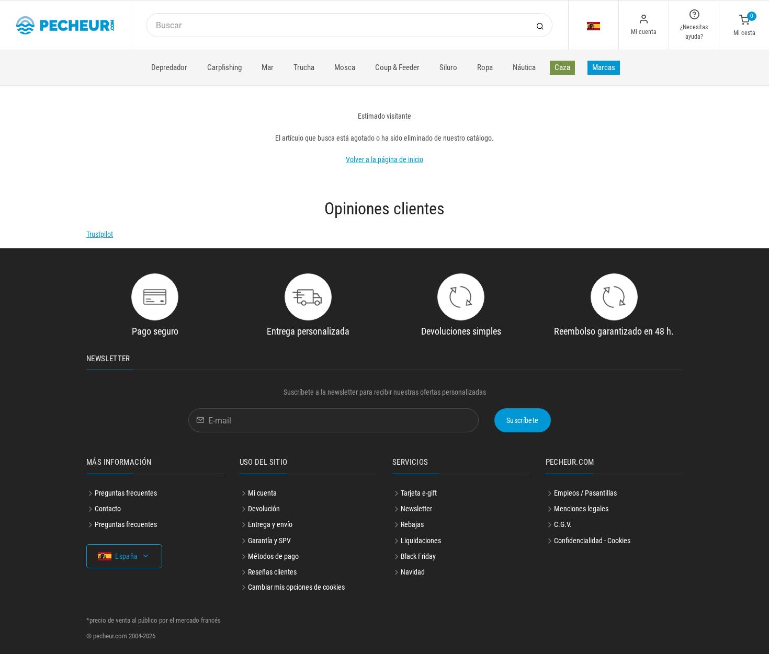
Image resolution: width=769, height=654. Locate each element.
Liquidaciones (421, 540)
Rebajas (412, 524)
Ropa (485, 67)
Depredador (169, 67)
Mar (268, 67)
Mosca (344, 67)
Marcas (603, 67)
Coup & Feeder (397, 67)
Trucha (303, 67)
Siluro (448, 67)
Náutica (524, 67)
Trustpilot (99, 234)
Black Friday (418, 556)
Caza (562, 67)
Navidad (413, 572)
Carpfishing (224, 67)
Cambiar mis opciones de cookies (296, 587)
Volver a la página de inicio (384, 159)
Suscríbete (522, 420)
